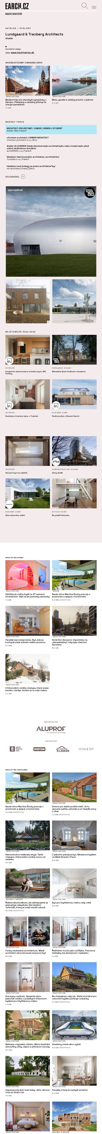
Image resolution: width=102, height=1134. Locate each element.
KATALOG (10, 28)
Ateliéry (25, 28)
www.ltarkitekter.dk (22, 52)
